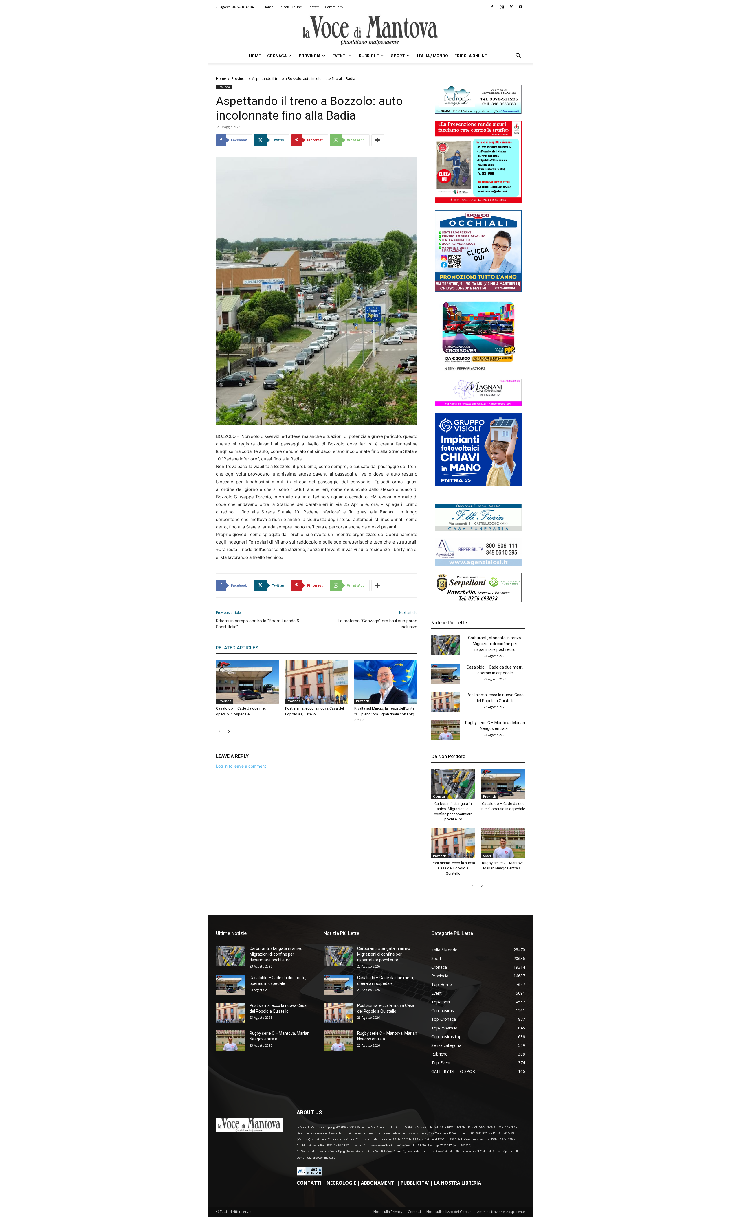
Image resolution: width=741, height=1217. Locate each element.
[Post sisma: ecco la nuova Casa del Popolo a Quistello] (316, 682)
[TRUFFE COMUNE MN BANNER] (478, 201)
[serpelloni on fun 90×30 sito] (478, 600)
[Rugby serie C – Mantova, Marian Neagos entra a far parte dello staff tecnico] (445, 730)
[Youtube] (520, 7)
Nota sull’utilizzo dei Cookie (449, 1211)
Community (334, 7)
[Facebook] (492, 7)
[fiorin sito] (478, 529)
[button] (518, 56)
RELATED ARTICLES (237, 648)
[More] (377, 140)
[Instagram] (501, 7)
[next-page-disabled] (228, 731)
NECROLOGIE (341, 1183)
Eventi (340, 56)
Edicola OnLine (290, 7)
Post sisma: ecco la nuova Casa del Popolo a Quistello (453, 868)
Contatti (313, 7)
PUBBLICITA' (415, 1183)
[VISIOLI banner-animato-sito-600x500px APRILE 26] (478, 484)
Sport (398, 56)
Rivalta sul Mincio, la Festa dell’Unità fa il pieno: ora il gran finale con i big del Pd (384, 714)
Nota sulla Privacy (387, 1211)
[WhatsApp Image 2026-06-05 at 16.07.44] (478, 370)
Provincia (309, 56)
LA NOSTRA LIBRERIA (457, 1183)
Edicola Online (470, 56)
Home (268, 7)
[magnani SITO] (478, 404)
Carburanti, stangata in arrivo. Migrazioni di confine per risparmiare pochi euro (495, 644)
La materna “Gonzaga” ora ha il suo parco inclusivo (377, 623)
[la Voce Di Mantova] (370, 30)
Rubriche (369, 56)
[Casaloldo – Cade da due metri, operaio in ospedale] (247, 682)
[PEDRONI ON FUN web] (478, 112)
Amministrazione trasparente (501, 1211)
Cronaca (277, 56)
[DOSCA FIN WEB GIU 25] (478, 290)
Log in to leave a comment (241, 765)
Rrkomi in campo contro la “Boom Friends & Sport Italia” (258, 623)
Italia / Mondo (432, 56)
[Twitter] (511, 7)
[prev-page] (219, 731)
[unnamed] (478, 564)
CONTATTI (309, 1183)
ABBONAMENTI (378, 1183)
